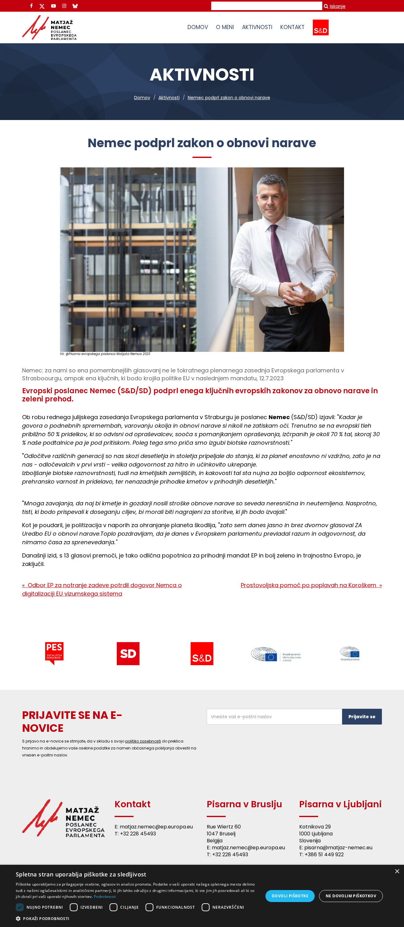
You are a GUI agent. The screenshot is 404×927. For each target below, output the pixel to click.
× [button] (397, 871)
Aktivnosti (169, 97)
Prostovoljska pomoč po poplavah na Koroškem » (311, 585)
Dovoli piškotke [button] (290, 896)
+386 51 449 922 (324, 854)
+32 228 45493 (138, 833)
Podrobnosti (105, 896)
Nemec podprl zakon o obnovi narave (229, 97)
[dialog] (202, 896)
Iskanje (338, 6)
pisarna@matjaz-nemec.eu (338, 847)
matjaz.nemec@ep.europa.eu (156, 826)
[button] (136, 918)
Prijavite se (362, 716)
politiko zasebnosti (143, 741)
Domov (142, 97)
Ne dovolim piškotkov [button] (351, 896)
